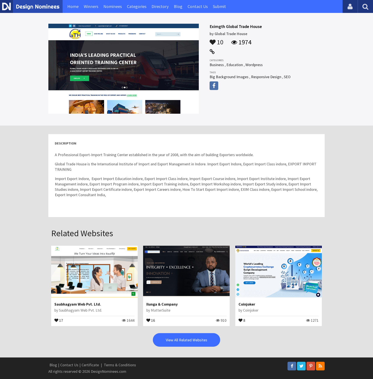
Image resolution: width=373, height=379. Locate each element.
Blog (178, 6)
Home (73, 6)
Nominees (112, 6)
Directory (160, 6)
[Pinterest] (311, 366)
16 (152, 320)
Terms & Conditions (120, 364)
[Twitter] (301, 366)
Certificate (90, 364)
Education (234, 64)
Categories (136, 6)
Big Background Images (229, 76)
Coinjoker (247, 304)
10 (219, 40)
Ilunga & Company (162, 304)
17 (60, 320)
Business (217, 64)
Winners (91, 6)
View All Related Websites (186, 339)
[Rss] (320, 366)
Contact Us (198, 6)
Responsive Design (266, 76)
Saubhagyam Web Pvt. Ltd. (77, 304)
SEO (287, 76)
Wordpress (254, 64)
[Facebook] (292, 366)
